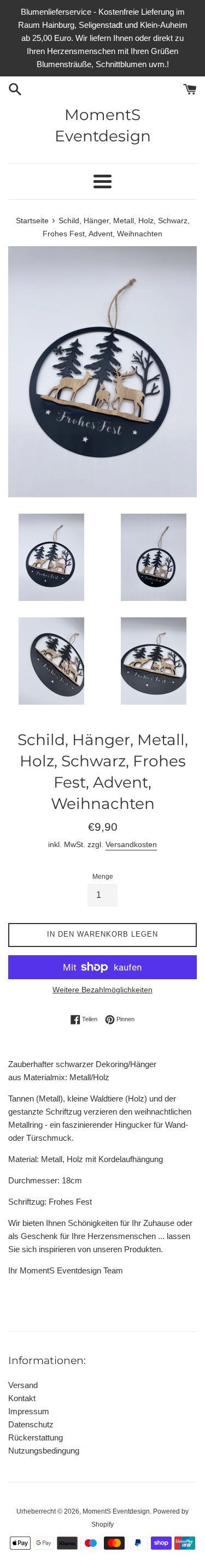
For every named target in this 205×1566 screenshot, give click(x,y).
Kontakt (22, 1398)
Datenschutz (31, 1424)
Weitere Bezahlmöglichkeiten (102, 989)
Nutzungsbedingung (43, 1450)
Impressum (28, 1411)
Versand (23, 1385)
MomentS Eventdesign (103, 125)
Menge (102, 876)
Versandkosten (131, 844)
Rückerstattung (35, 1437)
